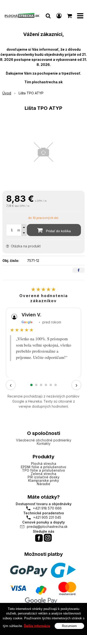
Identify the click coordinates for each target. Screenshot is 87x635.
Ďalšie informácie (37, 626)
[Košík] (69, 16)
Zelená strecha (43, 474)
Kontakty (44, 443)
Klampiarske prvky (43, 480)
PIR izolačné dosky (43, 477)
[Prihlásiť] (59, 16)
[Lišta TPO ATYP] (43, 152)
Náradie (43, 484)
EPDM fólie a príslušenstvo (43, 467)
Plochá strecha (43, 463)
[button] (48, 16)
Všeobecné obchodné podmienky (43, 440)
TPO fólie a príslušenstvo (43, 470)
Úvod (6, 93)
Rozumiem (69, 626)
